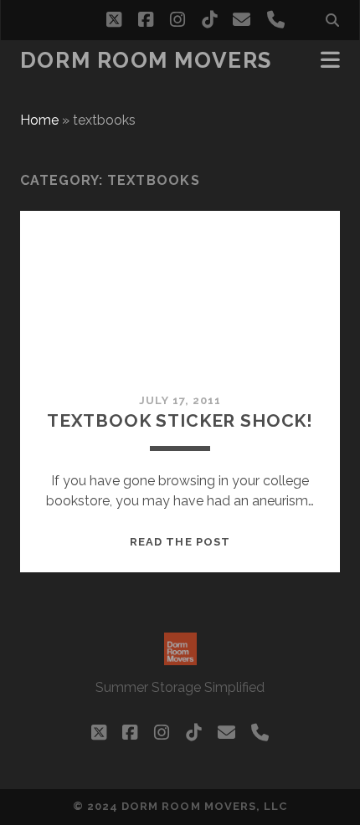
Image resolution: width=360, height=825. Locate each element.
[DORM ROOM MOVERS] (180, 657)
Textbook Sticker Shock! (180, 420)
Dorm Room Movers (146, 60)
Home (39, 120)
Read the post (180, 541)
